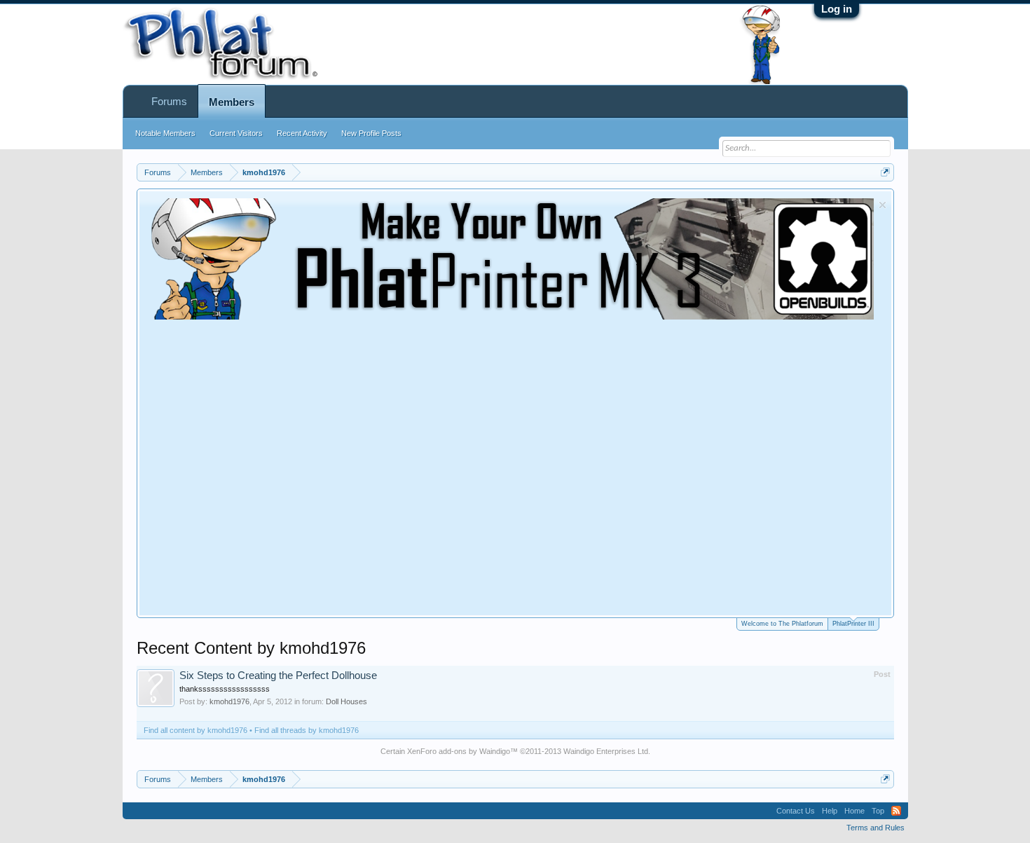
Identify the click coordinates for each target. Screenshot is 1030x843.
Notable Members (165, 133)
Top (878, 811)
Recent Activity (302, 133)
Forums (169, 101)
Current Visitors (236, 133)
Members (231, 102)
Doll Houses (346, 701)
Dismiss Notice (882, 205)
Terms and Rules (875, 827)
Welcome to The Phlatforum (782, 623)
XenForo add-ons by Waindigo (458, 751)
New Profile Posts (371, 133)
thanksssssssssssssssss (224, 689)
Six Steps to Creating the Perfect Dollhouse (278, 675)
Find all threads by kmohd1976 (306, 730)
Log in (836, 9)
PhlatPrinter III (853, 623)
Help (829, 811)
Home (854, 811)
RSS (896, 811)
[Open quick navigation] (885, 172)
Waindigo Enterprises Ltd (605, 751)
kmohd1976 (229, 701)
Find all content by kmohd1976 (195, 730)
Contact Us (795, 811)
